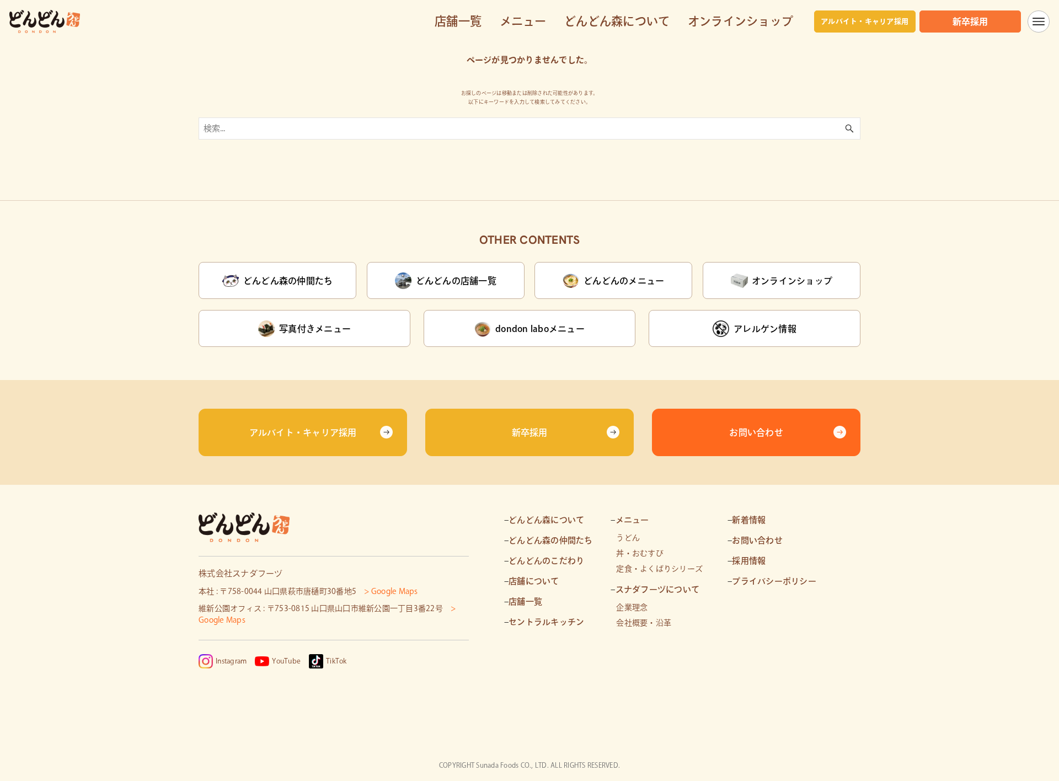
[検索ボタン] (849, 128)
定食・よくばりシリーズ (659, 569)
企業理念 (632, 607)
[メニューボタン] (1038, 21)
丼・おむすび (640, 553)
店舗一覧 (525, 601)
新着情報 (749, 520)
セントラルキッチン (546, 622)
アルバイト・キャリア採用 (864, 21)
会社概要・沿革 (643, 623)
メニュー (632, 520)
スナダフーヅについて (658, 589)
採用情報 (749, 561)
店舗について (534, 581)
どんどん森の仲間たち (551, 540)
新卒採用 (970, 21)
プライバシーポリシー (774, 581)
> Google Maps (391, 591)
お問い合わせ (757, 540)
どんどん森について (546, 520)
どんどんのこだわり (546, 561)
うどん (628, 538)
